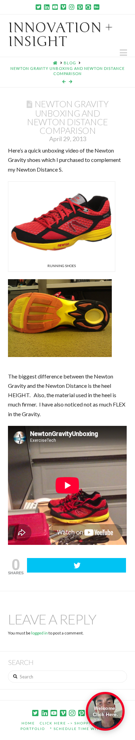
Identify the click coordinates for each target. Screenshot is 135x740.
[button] (123, 52)
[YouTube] (55, 6)
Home (28, 723)
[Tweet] (76, 565)
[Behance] (96, 6)
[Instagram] (72, 6)
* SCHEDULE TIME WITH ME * (82, 729)
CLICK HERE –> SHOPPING (68, 723)
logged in (39, 633)
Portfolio (32, 729)
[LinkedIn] (47, 6)
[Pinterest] (80, 6)
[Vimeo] (63, 6)
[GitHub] (88, 6)
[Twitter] (38, 6)
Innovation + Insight (60, 34)
